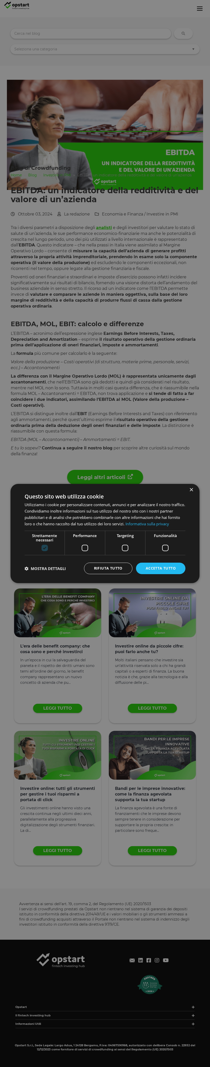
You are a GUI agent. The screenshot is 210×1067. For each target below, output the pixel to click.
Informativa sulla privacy (147, 523)
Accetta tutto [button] (161, 568)
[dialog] (105, 533)
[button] (45, 568)
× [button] (191, 490)
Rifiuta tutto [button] (108, 568)
